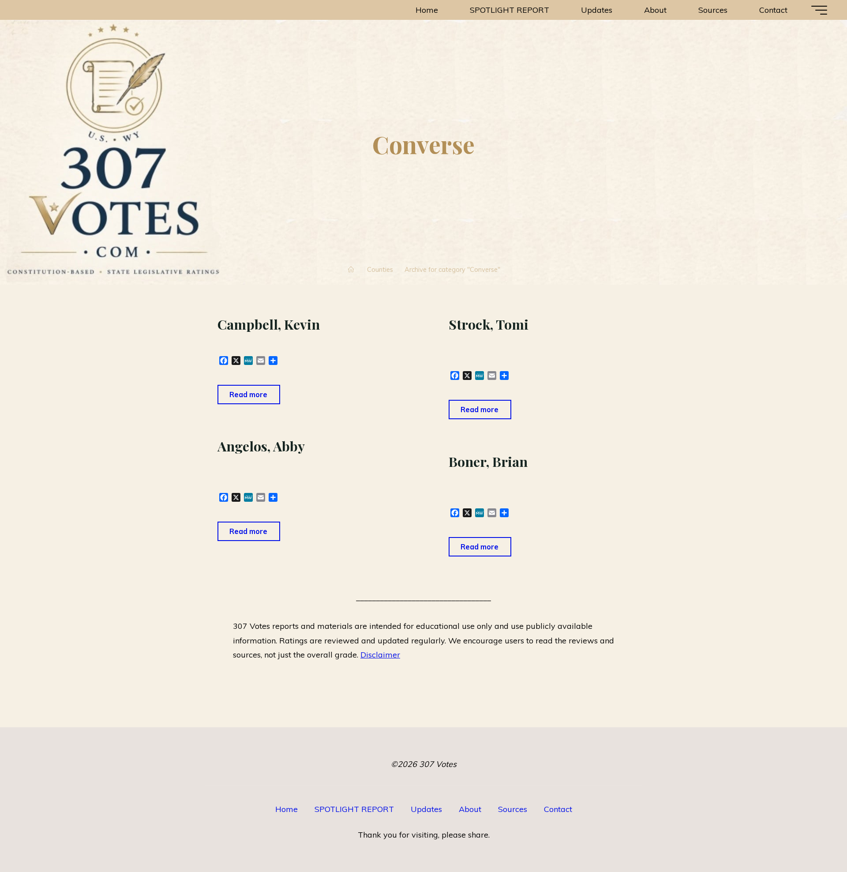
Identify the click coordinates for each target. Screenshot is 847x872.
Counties (380, 269)
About (470, 809)
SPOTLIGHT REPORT (354, 809)
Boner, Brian (488, 461)
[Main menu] (819, 10)
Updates (426, 809)
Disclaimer (380, 655)
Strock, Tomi (488, 324)
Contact (558, 809)
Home (286, 809)
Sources (512, 809)
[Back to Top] (812, 837)
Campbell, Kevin (268, 324)
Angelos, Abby (261, 446)
